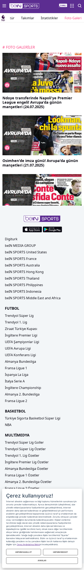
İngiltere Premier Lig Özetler (27, 462)
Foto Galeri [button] (73, 18)
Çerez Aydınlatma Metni (28, 544)
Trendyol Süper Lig (19, 315)
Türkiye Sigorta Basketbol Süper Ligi (32, 418)
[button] (24, 6)
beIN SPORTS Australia (22, 265)
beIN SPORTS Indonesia (23, 291)
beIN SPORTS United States (26, 252)
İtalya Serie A (15, 381)
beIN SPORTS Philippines (24, 285)
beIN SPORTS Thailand (22, 278)
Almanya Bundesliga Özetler (26, 468)
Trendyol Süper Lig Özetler (25, 449)
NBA (8, 425)
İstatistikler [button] (49, 18)
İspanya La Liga (16, 374)
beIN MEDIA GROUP (20, 245)
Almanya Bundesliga (20, 361)
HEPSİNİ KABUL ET (23, 552)
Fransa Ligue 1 (16, 368)
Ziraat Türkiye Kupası (21, 328)
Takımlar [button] (27, 18)
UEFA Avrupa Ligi (18, 348)
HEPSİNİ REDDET (60, 552)
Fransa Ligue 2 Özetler (22, 488)
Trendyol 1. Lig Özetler (22, 455)
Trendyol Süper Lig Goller (24, 442)
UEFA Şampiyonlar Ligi (22, 342)
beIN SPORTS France (20, 258)
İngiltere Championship (23, 387)
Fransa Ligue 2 (16, 401)
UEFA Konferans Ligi (20, 355)
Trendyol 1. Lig (16, 322)
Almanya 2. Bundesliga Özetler (28, 481)
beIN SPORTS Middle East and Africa (33, 298)
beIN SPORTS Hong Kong (24, 272)
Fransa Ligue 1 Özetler (22, 475)
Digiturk (11, 239)
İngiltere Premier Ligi (21, 335)
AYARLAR (42, 560)
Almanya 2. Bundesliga (22, 394)
